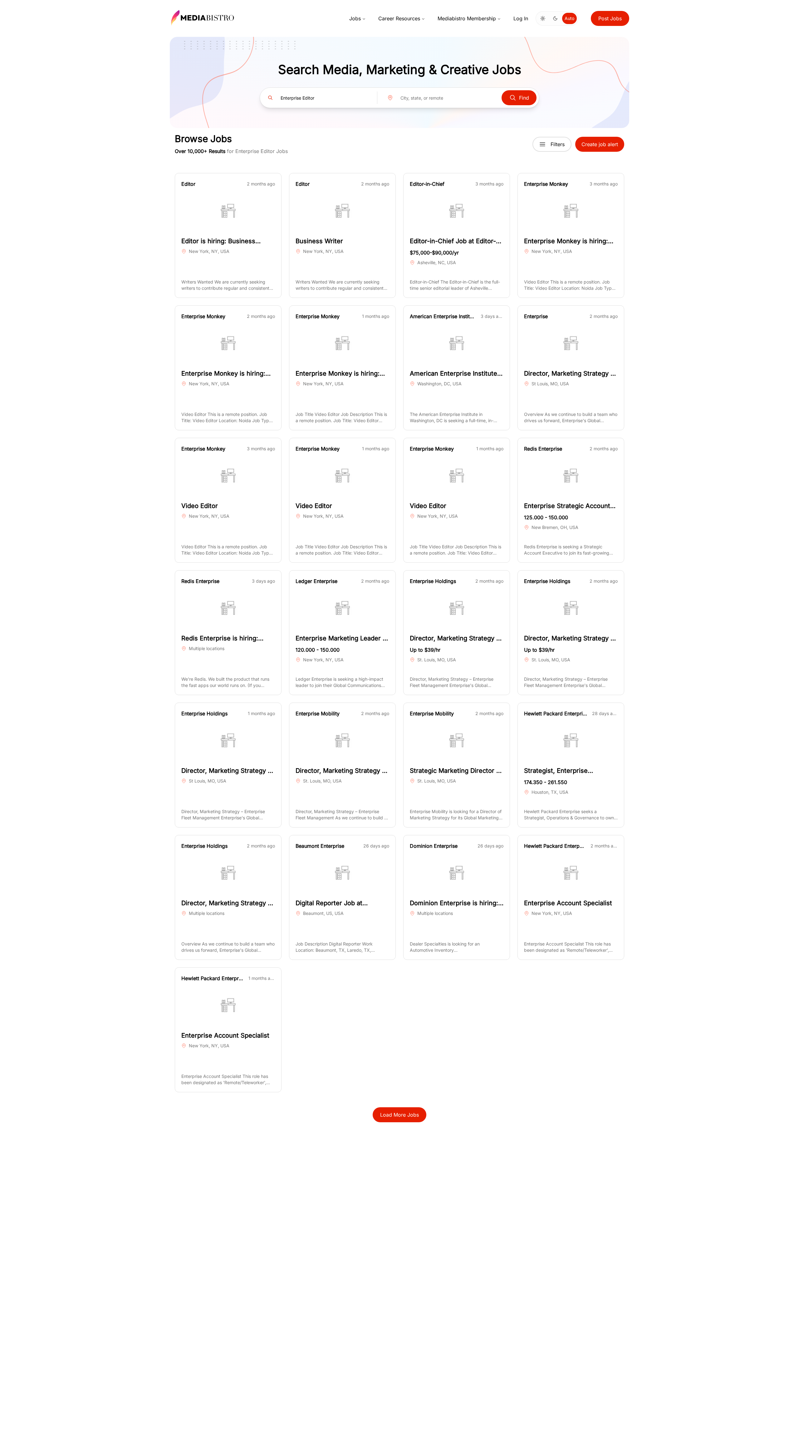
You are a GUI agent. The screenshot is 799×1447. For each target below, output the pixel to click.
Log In (520, 18)
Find (524, 98)
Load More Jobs (399, 1115)
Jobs (355, 18)
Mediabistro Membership (467, 18)
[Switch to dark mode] (555, 18)
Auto (569, 18)
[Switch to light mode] (542, 18)
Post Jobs (610, 18)
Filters (558, 144)
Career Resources (399, 18)
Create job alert (599, 144)
